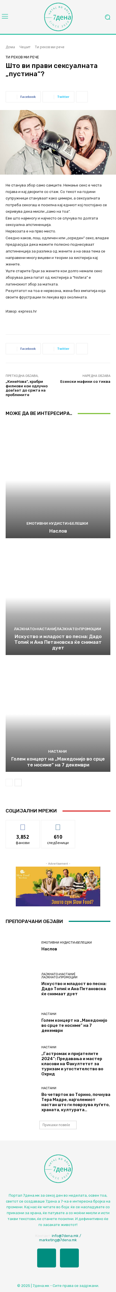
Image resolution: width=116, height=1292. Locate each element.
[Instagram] (69, 1258)
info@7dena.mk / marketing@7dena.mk (60, 1238)
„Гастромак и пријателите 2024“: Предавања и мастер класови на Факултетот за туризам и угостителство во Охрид (72, 1063)
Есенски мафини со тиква (85, 381)
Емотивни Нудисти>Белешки (57, 523)
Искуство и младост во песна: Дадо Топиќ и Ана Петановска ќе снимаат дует (58, 642)
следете (58, 824)
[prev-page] (9, 782)
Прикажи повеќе (56, 1124)
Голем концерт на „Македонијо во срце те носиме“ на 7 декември (58, 761)
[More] (82, 96)
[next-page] (18, 782)
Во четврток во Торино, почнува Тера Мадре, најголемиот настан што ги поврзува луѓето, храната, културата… (75, 1102)
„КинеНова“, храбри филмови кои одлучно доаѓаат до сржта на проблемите (27, 388)
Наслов (58, 531)
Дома (10, 47)
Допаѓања (22, 824)
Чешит (24, 47)
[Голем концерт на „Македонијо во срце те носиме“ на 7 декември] (58, 714)
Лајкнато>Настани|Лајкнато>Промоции (57, 629)
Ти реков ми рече (49, 47)
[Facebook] (46, 1258)
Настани (57, 751)
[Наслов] (58, 480)
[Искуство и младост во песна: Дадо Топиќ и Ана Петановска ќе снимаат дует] (58, 597)
